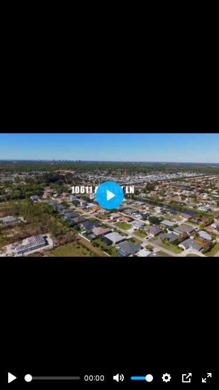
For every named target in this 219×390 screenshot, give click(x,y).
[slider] (52, 378)
